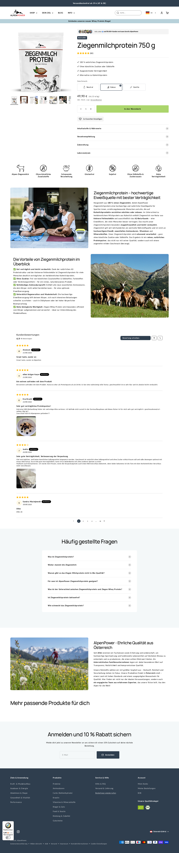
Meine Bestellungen (146, 788)
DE (152, 13)
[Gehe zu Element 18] (63, 100)
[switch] (8, 837)
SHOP (32, 13)
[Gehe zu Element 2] (14, 100)
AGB (46, 844)
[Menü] (12, 822)
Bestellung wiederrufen (105, 793)
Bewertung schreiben (130, 338)
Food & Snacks (59, 811)
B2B (139, 793)
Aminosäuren (58, 788)
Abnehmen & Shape (19, 793)
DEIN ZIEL (46, 13)
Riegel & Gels (59, 807)
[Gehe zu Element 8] (34, 100)
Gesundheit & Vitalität (20, 798)
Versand (54, 844)
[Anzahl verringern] (80, 109)
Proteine (56, 784)
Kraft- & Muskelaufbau (20, 784)
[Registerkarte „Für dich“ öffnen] (4, 849)
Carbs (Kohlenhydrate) (63, 793)
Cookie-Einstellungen (99, 844)
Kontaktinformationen (79, 844)
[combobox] (151, 13)
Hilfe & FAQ (100, 784)
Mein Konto (143, 784)
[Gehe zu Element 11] (43, 100)
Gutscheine (58, 820)
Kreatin (56, 798)
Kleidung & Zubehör (61, 816)
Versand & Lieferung (104, 788)
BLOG (60, 13)
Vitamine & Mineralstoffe (64, 802)
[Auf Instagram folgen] (18, 831)
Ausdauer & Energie (19, 788)
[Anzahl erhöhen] (90, 109)
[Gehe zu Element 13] (53, 100)
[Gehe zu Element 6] (24, 100)
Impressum (64, 844)
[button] (83, 53)
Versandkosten (96, 100)
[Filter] (154, 338)
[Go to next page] (105, 521)
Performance (16, 802)
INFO (70, 13)
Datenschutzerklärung (19, 844)
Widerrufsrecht (36, 844)
